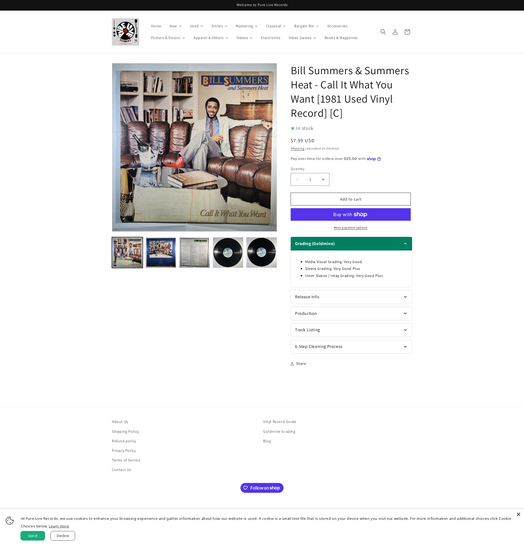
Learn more (59, 526)
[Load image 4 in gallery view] (228, 252)
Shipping (298, 148)
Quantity (297, 168)
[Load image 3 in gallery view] (194, 252)
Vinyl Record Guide (279, 421)
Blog (267, 440)
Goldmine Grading (279, 431)
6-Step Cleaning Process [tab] (319, 346)
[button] (383, 32)
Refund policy (124, 440)
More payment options (351, 227)
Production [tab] (306, 313)
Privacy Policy (124, 450)
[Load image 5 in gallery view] (261, 252)
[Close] (518, 514)
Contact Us (121, 469)
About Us (120, 421)
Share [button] (301, 363)
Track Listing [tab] (307, 330)
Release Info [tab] (307, 297)
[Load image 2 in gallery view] (160, 252)
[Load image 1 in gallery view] (127, 252)
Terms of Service (126, 460)
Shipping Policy (125, 431)
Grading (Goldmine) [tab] (315, 243)
